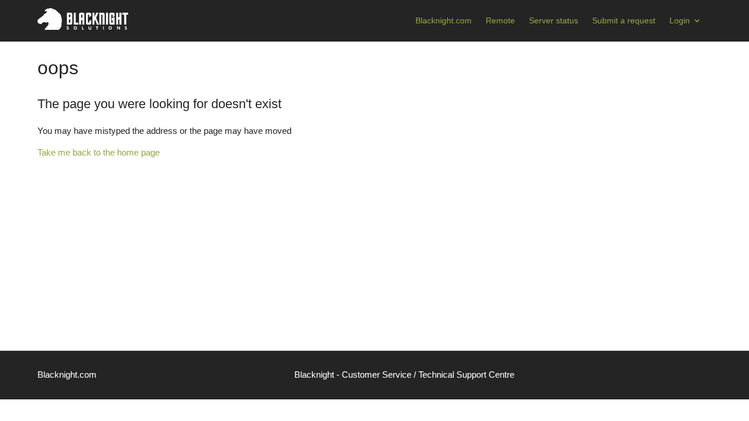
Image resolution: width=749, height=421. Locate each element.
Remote (500, 20)
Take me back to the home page (98, 152)
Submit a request (623, 20)
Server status (553, 20)
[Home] (82, 27)
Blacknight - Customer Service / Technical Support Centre (404, 374)
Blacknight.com (443, 20)
